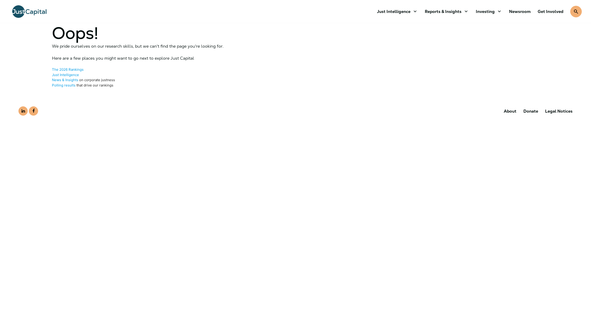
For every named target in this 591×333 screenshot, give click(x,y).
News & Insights (65, 80)
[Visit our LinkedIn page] (23, 111)
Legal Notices (559, 111)
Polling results (63, 85)
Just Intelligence (65, 75)
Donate (530, 111)
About (510, 111)
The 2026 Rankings (68, 69)
